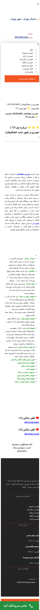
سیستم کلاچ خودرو (32, 546)
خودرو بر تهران (34, 513)
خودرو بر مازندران (33, 509)
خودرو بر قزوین (34, 506)
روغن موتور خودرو (32, 535)
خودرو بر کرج (34, 519)
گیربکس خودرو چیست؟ (31, 557)
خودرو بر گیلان (34, 516)
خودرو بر (35, 223)
